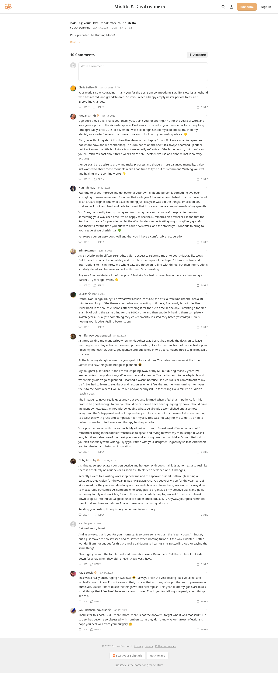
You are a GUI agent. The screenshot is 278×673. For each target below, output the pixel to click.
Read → (75, 42)
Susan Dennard (80, 27)
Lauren (83, 294)
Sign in (266, 7)
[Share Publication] (231, 7)
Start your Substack (129, 655)
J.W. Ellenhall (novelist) (93, 610)
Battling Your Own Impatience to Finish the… (104, 23)
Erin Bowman (87, 250)
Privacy (138, 646)
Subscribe (247, 7)
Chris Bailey (86, 87)
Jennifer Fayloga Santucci (94, 335)
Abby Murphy (87, 460)
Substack (120, 665)
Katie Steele (85, 572)
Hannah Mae (86, 187)
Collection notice (165, 646)
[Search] (223, 7)
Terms (149, 646)
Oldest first (199, 54)
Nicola (82, 523)
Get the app (157, 655)
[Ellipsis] (206, 87)
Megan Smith (87, 115)
